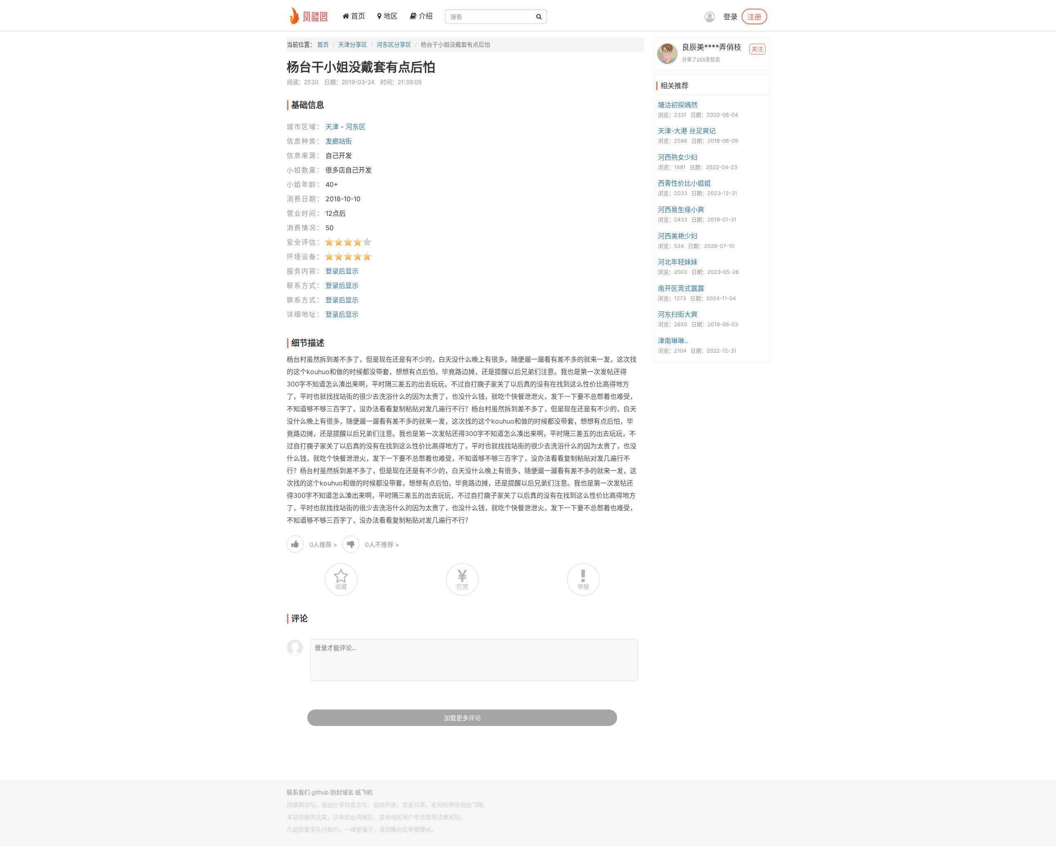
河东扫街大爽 (678, 314)
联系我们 (298, 792)
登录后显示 (341, 271)
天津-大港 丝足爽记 (687, 131)
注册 (754, 16)
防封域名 (342, 792)
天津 (332, 127)
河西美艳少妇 (678, 236)
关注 (757, 48)
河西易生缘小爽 (681, 209)
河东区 (355, 127)
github (320, 792)
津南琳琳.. (673, 341)
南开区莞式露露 (681, 288)
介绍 (425, 16)
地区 (390, 16)
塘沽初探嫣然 (678, 105)
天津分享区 (352, 44)
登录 (731, 17)
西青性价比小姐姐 (684, 183)
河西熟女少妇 (678, 157)
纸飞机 (363, 792)
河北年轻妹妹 (678, 262)
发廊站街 (338, 141)
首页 (357, 16)
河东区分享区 (394, 44)
